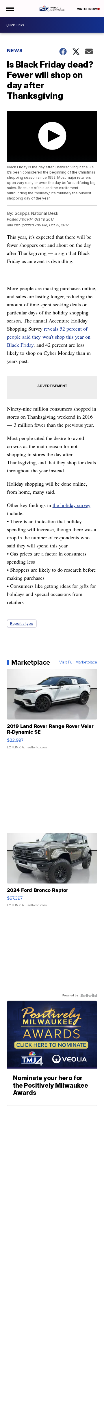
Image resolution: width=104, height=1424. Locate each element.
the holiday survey (71, 505)
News (15, 50)
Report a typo (21, 623)
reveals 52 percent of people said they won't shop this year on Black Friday (48, 336)
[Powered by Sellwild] (88, 996)
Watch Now (87, 9)
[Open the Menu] (9, 8)
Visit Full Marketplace (78, 662)
